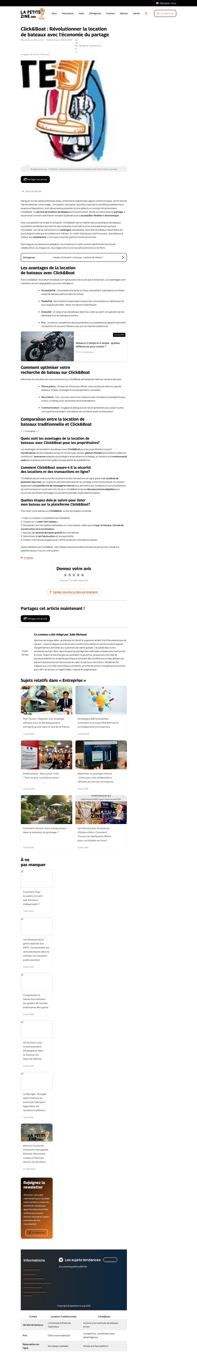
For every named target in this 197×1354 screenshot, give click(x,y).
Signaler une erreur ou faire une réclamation (75, 591)
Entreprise (95, 13)
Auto (81, 13)
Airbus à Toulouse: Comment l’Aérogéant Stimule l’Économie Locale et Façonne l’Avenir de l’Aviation (35, 1153)
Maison (124, 13)
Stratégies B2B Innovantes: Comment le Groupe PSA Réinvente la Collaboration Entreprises (98, 722)
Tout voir (110, 1259)
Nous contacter (31, 1268)
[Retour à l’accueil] (33, 13)
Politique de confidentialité (37, 1281)
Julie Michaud (78, 634)
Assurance (68, 13)
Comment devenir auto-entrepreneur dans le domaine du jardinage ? (44, 830)
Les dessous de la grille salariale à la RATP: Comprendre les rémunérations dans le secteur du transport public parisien (36, 949)
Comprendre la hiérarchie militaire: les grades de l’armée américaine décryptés (35, 1001)
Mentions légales (32, 1286)
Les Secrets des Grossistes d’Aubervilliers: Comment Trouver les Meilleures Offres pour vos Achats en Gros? (94, 834)
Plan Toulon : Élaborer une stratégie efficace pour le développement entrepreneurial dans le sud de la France (46, 722)
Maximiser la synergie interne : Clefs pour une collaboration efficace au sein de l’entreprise (95, 777)
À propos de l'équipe (33, 1277)
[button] (146, 13)
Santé (136, 13)
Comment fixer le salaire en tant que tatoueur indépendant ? (32, 898)
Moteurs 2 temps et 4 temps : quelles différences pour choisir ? (98, 344)
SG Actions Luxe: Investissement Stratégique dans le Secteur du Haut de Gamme (33, 1050)
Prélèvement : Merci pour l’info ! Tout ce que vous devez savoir (41, 775)
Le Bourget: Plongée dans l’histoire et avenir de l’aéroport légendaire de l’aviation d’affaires (35, 1102)
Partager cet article (37, 179)
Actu (54, 13)
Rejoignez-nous (168, 3)
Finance (110, 13)
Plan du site (29, 1272)
